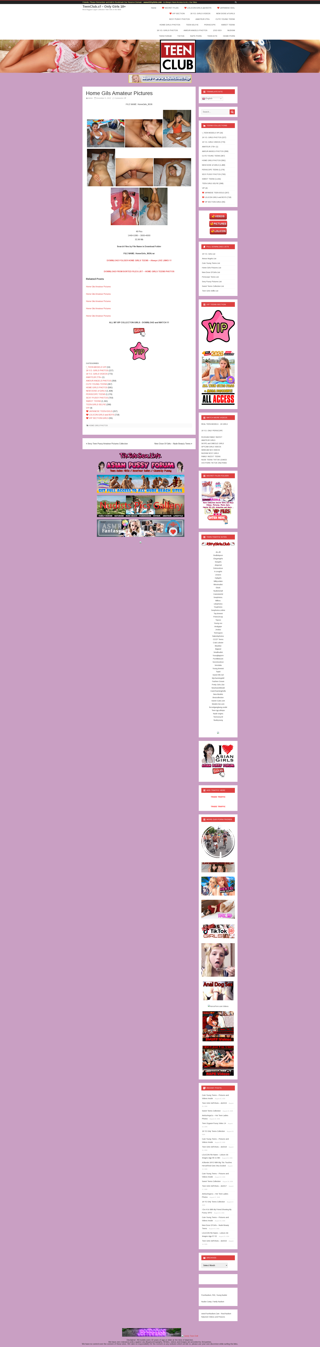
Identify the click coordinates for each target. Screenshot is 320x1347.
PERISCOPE (210, 25)
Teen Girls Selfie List (210, 291)
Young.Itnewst (218, 668)
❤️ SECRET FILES (170, 8)
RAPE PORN (196, 36)
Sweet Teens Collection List (213, 286)
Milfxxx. (218, 601)
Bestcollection (218, 698)
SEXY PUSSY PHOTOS (179, 19)
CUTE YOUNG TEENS (225, 19)
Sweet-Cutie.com (218, 701)
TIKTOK (180, 36)
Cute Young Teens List (211, 263)
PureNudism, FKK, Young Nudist (214, 1295)
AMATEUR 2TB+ (203, 19)
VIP (87, 408)
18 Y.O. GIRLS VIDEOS (200, 13)
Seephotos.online (218, 610)
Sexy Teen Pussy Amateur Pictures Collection (107, 444)
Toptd (218, 672)
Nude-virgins (218, 714)
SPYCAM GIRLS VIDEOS (211, 447)
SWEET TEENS (228, 25)
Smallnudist (218, 652)
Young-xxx (218, 623)
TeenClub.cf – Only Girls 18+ (104, 6)
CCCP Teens (218, 639)
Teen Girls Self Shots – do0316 (214, 1241)
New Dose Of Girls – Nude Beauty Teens (172, 444)
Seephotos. (218, 597)
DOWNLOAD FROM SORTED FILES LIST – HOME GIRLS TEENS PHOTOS (139, 271)
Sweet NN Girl (218, 675)
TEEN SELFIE (192, 25)
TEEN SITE (212, 36)
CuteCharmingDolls (218, 691)
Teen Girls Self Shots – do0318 (214, 1147)
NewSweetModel (218, 688)
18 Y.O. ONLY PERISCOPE (212, 431)
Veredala (218, 665)
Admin (90, 98)
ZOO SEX (217, 30)
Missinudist (218, 584)
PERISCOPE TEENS (95, 394)
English (208, 99)
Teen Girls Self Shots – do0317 (214, 1186)
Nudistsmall (218, 591)
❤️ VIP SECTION (177, 13)
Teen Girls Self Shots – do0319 (214, 1103)
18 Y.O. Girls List (208, 254)
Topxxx (218, 620)
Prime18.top (218, 617)
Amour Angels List (209, 259)
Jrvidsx (218, 630)
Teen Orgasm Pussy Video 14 (214, 1123)
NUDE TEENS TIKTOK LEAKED (214, 460)
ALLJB (218, 552)
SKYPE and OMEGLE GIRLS (212, 443)
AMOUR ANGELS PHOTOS (195, 30)
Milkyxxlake (218, 581)
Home (153, 8)
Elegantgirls (218, 559)
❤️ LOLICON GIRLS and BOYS (197, 8)
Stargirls (218, 562)
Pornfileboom (218, 659)
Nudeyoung (218, 720)
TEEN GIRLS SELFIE (96, 404)
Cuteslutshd (218, 594)
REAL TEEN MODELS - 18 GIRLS (214, 424)
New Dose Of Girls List (211, 272)
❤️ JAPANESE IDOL (226, 8)
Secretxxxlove (218, 662)
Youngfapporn (218, 655)
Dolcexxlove (218, 568)
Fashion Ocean (218, 681)
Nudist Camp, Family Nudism (212, 1302)
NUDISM (231, 30)
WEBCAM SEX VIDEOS (210, 450)
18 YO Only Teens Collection (213, 1131)
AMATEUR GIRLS (208, 440)
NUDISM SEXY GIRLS (210, 453)
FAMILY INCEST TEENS (210, 456)
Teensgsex (218, 633)
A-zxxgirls (218, 571)
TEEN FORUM (165, 36)
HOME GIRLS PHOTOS (170, 25)
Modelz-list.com (218, 704)
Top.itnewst (218, 613)
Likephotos (218, 604)
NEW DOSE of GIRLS (225, 13)
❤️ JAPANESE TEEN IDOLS (99, 411)
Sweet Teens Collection (211, 1111)
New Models (218, 694)
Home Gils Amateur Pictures (98, 287)
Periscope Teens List (210, 277)
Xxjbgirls (218, 578)
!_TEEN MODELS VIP (96, 367)
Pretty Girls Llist (218, 685)
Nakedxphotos (218, 636)
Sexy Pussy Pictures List (212, 282)
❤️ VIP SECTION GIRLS (97, 418)
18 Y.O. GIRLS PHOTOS (167, 30)
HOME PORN (229, 36)
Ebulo (218, 588)
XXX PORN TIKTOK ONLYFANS (214, 463)
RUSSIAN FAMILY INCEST (211, 437)
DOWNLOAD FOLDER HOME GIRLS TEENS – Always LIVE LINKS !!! (139, 260)
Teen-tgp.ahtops (218, 710)
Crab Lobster (218, 643)
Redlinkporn (218, 555)
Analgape (218, 626)
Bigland (218, 649)
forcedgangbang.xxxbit (218, 707)
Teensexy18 (218, 717)
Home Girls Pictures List (211, 268)
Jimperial (218, 565)
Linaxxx (218, 575)
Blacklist (218, 646)
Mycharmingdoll (218, 678)
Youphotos (218, 607)
